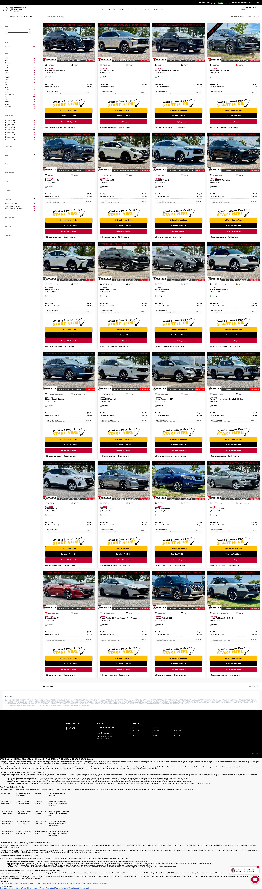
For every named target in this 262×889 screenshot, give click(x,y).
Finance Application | (58, 883)
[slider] (6, 32)
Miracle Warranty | (29, 883)
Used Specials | (74, 888)
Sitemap (23, 753)
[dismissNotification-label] (258, 867)
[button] (93, 42)
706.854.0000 (204, 3)
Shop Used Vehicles (7, 888)
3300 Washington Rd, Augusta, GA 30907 (246, 3)
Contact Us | (103, 883)
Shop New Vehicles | (7, 883)
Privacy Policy (30, 753)
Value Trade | (18, 883)
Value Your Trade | (21, 888)
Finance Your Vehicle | (43, 883)
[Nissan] (5, 9)
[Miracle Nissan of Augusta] (18, 9)
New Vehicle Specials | (73, 883)
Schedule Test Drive (69, 116)
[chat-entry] (255, 879)
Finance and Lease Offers (90, 883)
